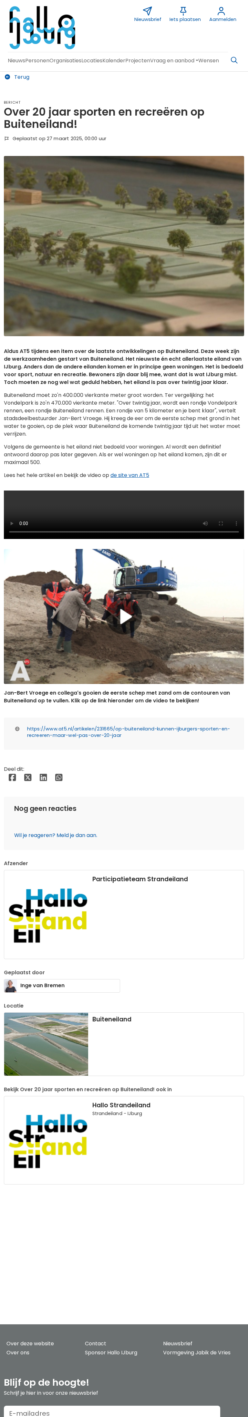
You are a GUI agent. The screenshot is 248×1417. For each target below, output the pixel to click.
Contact (95, 1343)
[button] (16, 60)
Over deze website (30, 1343)
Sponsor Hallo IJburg (111, 1352)
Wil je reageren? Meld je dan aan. (55, 835)
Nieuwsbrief (177, 1343)
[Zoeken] (234, 60)
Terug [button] (21, 77)
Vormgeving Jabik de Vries (197, 1352)
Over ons (17, 1352)
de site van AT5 (129, 475)
